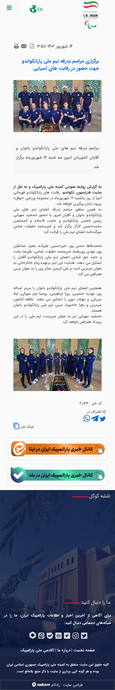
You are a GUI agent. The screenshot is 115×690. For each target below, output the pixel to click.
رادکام (55, 685)
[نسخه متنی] (16, 46)
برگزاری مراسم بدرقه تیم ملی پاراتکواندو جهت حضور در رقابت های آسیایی (60, 64)
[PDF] (31, 46)
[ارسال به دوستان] (24, 46)
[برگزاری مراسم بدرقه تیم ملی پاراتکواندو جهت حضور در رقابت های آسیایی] (57, 106)
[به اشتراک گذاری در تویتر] (102, 419)
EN (40, 9)
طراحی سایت (73, 685)
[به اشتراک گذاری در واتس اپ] (86, 419)
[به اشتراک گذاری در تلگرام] (94, 419)
